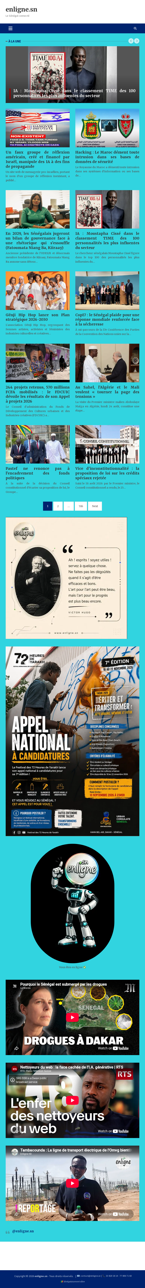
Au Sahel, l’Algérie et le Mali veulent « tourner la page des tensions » (107, 392)
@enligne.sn (23, 1231)
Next (95, 506)
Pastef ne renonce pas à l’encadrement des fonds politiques (38, 473)
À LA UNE (14, 41)
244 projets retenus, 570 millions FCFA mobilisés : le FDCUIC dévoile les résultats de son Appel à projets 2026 (38, 394)
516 (81, 506)
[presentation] (131, 41)
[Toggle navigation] (10, 28)
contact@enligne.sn (90, 1275)
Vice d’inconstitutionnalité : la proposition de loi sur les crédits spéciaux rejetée (107, 473)
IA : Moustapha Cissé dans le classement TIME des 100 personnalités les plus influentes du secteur (74, 93)
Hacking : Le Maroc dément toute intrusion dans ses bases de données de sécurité (107, 157)
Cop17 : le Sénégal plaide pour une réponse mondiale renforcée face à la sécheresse (107, 320)
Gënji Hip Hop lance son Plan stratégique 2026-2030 (38, 317)
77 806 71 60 (126, 1275)
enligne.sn (21, 9)
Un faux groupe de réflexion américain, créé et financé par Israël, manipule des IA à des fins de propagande (38, 159)
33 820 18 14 (112, 1275)
